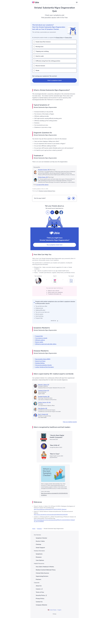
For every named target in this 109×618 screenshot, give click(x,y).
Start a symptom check (54, 80)
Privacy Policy (59, 37)
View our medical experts (70, 422)
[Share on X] (57, 212)
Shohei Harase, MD (43, 177)
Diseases (39, 528)
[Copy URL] (48, 212)
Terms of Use (68, 37)
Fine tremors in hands (41, 338)
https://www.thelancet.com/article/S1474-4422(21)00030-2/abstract (50, 509)
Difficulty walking (40, 340)
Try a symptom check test (54, 245)
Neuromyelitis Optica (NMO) (42, 359)
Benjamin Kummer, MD (43, 169)
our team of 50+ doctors (42, 184)
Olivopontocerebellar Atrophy (43, 365)
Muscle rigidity (39, 342)
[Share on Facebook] (61, 212)
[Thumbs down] (73, 198)
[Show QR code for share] (52, 212)
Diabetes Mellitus (40, 363)
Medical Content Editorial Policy (47, 191)
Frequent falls (39, 336)
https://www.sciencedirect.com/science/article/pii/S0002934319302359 (51, 514)
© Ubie (54, 614)
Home (33, 528)
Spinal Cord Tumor (40, 361)
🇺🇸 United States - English (54, 610)
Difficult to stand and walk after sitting (45, 344)
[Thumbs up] (69, 198)
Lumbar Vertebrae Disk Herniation (44, 367)
